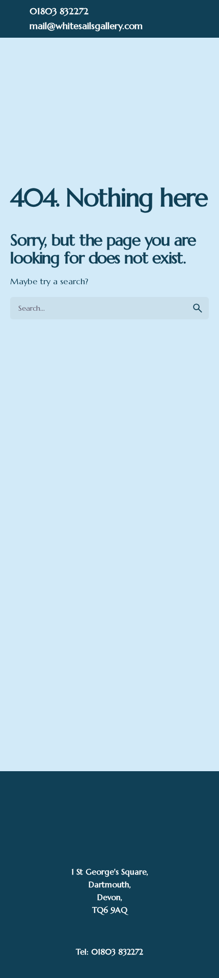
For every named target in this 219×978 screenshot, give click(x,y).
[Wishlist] (118, 96)
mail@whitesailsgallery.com (86, 26)
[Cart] (175, 96)
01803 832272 (59, 11)
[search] (197, 308)
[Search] (94, 96)
